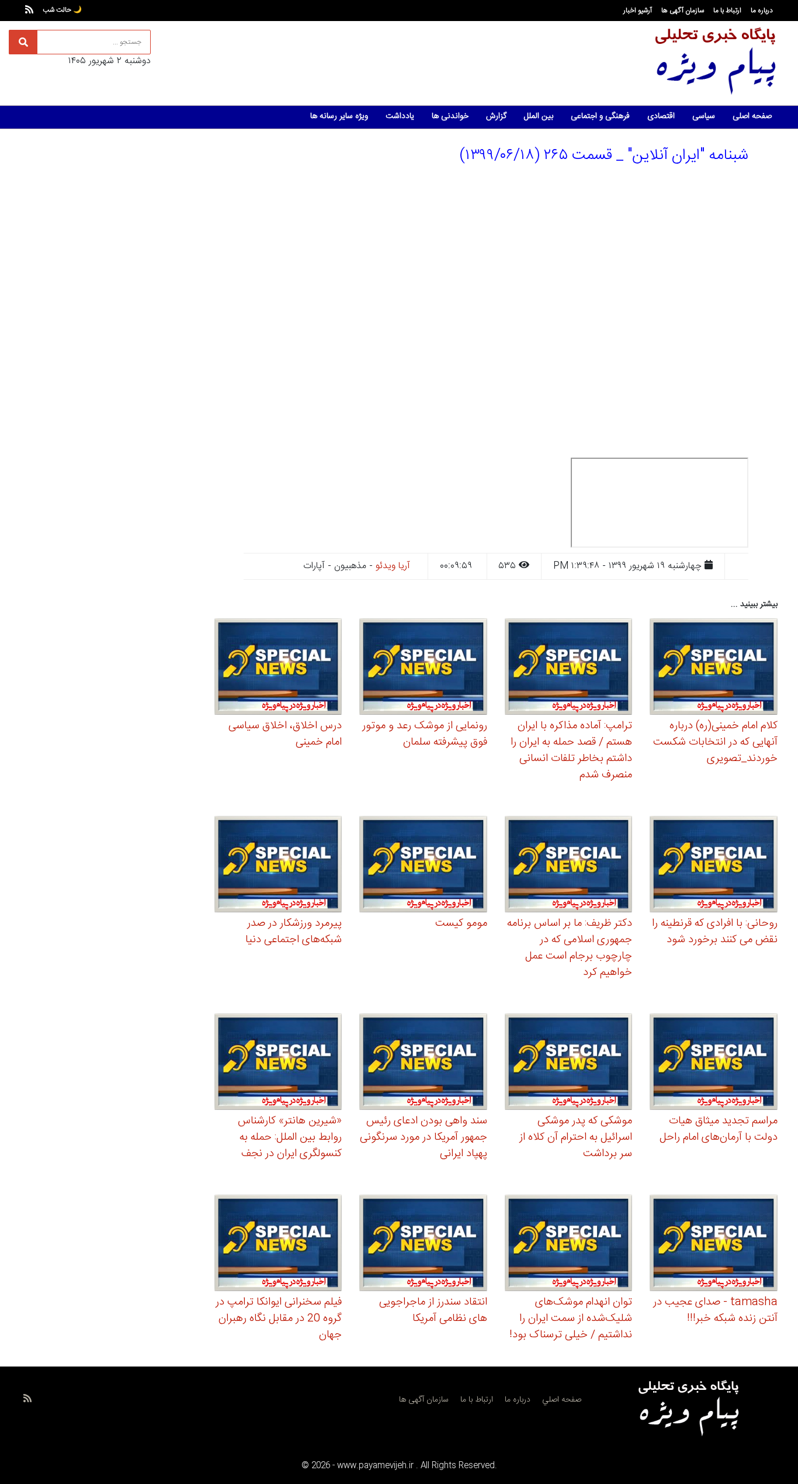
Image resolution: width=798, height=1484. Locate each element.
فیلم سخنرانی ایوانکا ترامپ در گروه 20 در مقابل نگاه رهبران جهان (279, 1318)
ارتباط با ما (727, 10)
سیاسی (703, 116)
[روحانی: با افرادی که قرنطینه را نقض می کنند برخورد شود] (714, 866)
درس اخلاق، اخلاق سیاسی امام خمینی (285, 734)
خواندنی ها (450, 116)
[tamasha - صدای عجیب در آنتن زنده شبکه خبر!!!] (714, 1245)
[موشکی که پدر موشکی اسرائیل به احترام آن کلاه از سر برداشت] (569, 1063)
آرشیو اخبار (637, 10)
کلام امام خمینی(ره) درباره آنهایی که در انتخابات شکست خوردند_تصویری (715, 742)
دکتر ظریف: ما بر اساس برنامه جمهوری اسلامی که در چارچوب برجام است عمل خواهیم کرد (569, 948)
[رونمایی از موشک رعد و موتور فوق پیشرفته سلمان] (423, 668)
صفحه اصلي (561, 1400)
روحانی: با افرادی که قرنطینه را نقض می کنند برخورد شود (715, 932)
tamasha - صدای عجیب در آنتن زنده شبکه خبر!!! (715, 1310)
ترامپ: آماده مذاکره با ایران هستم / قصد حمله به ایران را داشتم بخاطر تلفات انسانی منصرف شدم (571, 750)
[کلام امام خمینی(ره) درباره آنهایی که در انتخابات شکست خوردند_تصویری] (714, 668)
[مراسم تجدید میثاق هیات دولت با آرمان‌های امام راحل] (714, 1063)
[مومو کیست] (423, 866)
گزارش (496, 116)
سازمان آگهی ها (682, 10)
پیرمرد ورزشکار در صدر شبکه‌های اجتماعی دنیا (293, 932)
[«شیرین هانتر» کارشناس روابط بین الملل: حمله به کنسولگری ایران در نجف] (278, 1063)
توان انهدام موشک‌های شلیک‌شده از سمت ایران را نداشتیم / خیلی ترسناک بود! (570, 1318)
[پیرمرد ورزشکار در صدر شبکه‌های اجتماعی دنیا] (278, 866)
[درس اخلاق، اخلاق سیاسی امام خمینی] (278, 668)
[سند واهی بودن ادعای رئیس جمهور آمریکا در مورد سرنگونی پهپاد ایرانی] (423, 1063)
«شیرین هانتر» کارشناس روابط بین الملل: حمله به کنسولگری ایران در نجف (290, 1137)
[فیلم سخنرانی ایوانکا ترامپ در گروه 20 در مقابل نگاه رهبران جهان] (278, 1245)
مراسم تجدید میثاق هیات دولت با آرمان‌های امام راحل (719, 1129)
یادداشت (400, 116)
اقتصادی (661, 116)
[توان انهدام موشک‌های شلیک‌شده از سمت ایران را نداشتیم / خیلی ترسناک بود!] (569, 1245)
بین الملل (538, 116)
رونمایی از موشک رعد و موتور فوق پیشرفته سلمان (424, 734)
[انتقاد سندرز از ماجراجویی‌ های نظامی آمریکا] (423, 1245)
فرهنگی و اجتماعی (600, 116)
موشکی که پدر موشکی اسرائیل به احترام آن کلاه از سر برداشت (575, 1137)
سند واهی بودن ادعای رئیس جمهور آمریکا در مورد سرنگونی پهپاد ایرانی (423, 1137)
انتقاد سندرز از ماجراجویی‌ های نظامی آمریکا (433, 1310)
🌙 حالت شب (62, 10)
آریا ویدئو (393, 566)
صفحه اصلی (752, 116)
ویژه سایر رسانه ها (339, 116)
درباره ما (762, 10)
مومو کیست (461, 923)
